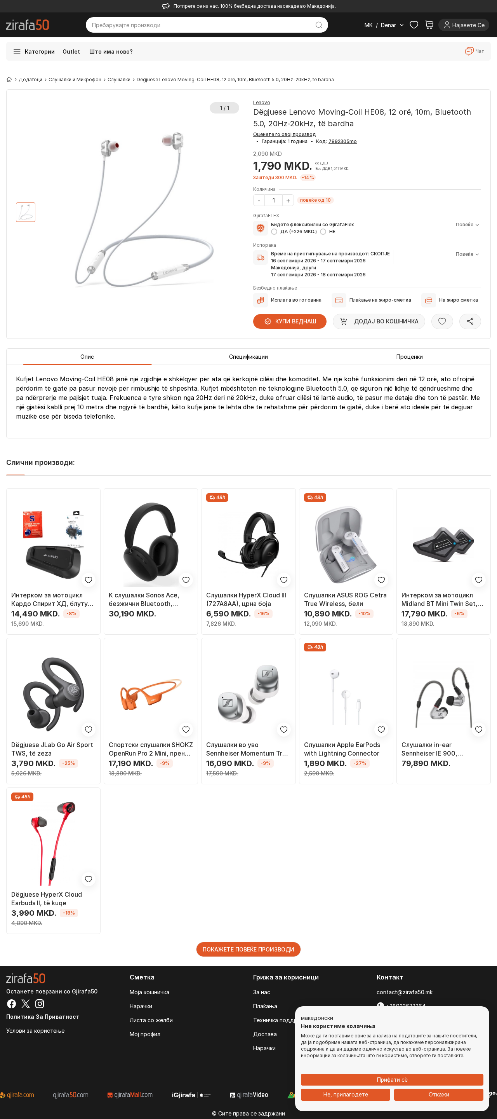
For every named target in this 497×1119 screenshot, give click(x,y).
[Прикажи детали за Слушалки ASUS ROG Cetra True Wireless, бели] (346, 545)
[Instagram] (39, 1005)
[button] (317, 1018)
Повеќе (464, 224)
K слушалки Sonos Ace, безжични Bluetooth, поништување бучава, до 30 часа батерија (148, 599)
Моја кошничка (149, 992)
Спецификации (248, 356)
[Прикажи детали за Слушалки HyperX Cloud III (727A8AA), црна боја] (248, 545)
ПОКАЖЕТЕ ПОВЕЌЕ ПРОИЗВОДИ (248, 949)
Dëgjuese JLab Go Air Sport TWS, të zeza (52, 749)
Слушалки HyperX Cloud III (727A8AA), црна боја (246, 599)
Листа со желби (151, 1020)
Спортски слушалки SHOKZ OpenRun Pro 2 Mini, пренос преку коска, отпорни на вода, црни (151, 749)
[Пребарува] (319, 25)
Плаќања (265, 1006)
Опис (87, 356)
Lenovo (261, 102)
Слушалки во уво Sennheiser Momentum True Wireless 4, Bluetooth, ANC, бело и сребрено (248, 749)
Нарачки (141, 1006)
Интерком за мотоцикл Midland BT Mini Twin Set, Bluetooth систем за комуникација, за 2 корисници (439, 599)
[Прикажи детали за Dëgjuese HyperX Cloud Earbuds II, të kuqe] (53, 844)
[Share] (470, 321)
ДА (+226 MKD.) (298, 231)
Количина (264, 189)
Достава (265, 1034)
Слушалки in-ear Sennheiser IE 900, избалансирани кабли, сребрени (435, 749)
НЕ (332, 231)
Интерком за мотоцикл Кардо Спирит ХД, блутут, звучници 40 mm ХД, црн (52, 599)
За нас (261, 992)
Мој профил (145, 1034)
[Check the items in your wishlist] (414, 24)
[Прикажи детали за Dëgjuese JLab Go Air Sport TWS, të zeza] (53, 694)
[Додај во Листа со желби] (442, 321)
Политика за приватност (43, 1016)
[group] (25, 212)
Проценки (409, 356)
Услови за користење (35, 1030)
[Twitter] (25, 1005)
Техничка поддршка (280, 1020)
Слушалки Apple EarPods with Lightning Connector (342, 749)
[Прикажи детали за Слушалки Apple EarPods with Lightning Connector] (346, 694)
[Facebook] (11, 1005)
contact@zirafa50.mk (405, 992)
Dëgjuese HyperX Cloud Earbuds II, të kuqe (46, 898)
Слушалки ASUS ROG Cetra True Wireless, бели (345, 599)
